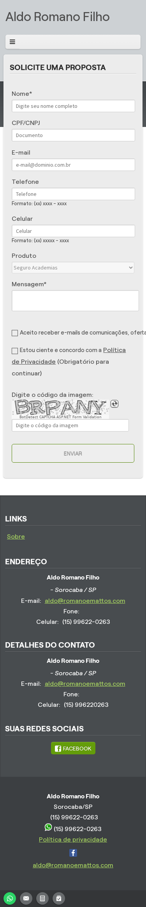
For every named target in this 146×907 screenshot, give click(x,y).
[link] (73, 748)
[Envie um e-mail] (26, 897)
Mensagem (28, 284)
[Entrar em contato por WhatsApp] (10, 897)
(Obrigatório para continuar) (69, 362)
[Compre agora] (59, 897)
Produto (24, 255)
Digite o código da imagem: (52, 394)
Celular (22, 218)
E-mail (21, 152)
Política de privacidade (73, 839)
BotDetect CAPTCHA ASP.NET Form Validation (60, 417)
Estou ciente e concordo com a (61, 350)
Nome (20, 93)
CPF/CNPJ (26, 123)
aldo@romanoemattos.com (85, 600)
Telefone (25, 181)
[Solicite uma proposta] (42, 897)
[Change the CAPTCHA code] (114, 404)
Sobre (16, 536)
